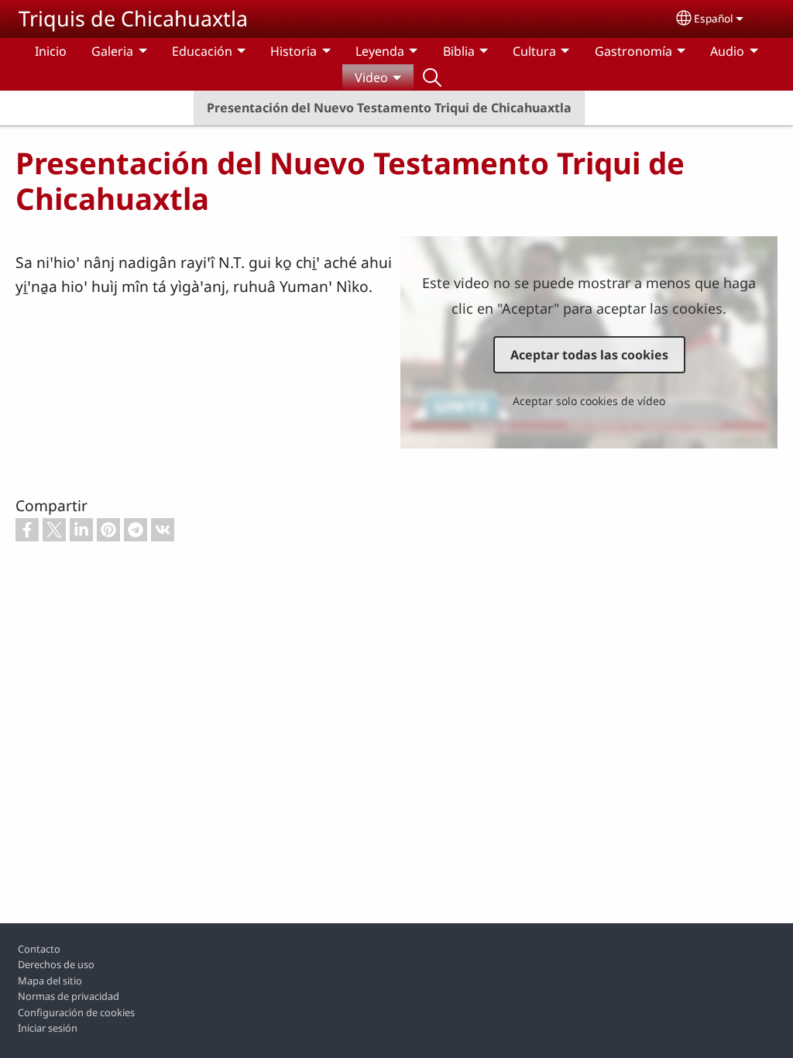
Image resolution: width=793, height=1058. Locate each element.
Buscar (432, 77)
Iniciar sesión (47, 1028)
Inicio (51, 51)
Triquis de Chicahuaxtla (133, 18)
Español (713, 18)
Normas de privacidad (68, 996)
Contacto (39, 949)
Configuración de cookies (76, 1012)
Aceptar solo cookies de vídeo (589, 400)
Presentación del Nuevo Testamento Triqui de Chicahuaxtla (389, 107)
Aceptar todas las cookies (589, 354)
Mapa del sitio (50, 981)
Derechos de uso (56, 964)
